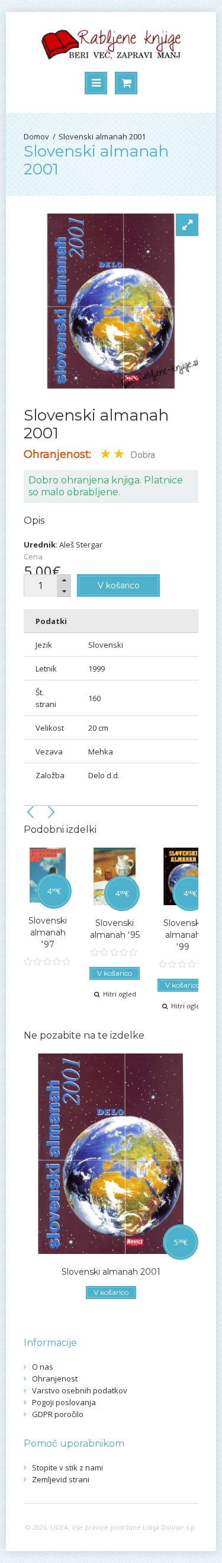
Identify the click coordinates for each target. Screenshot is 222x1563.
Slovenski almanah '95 (115, 929)
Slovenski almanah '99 (182, 935)
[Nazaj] (31, 812)
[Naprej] (51, 812)
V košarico (119, 585)
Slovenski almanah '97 (47, 932)
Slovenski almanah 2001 (102, 136)
